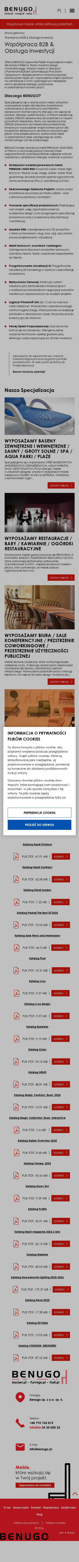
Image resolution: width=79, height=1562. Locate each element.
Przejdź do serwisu (39, 825)
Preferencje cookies (40, 813)
